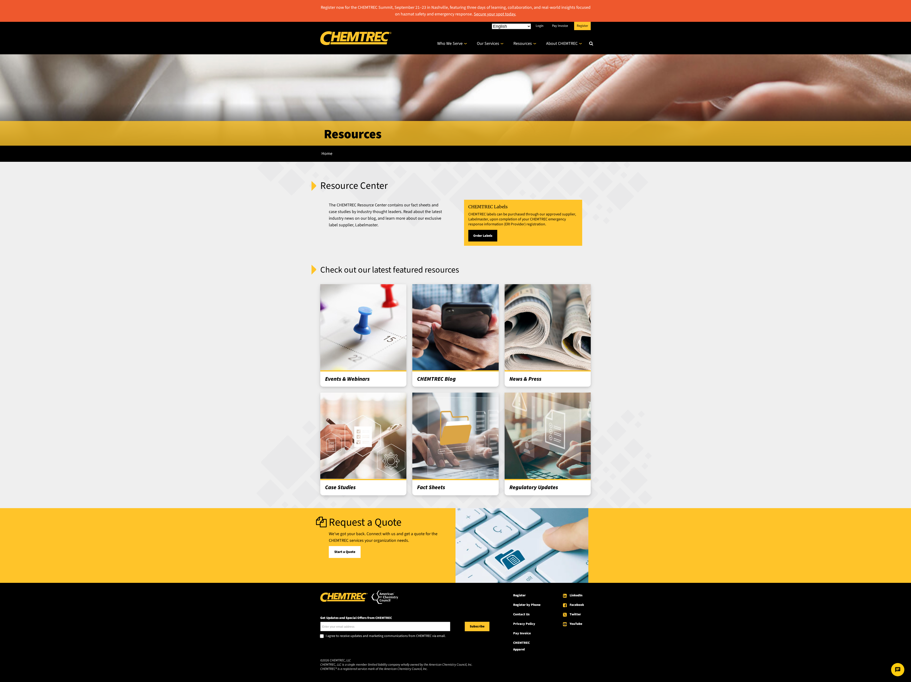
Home (326, 154)
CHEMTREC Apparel (521, 646)
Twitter (575, 614)
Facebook (577, 605)
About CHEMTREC (562, 43)
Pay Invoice (560, 25)
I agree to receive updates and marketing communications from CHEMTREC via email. (386, 636)
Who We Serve (450, 43)
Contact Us (521, 614)
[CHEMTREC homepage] (355, 44)
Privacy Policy (524, 624)
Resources (522, 43)
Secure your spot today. (495, 14)
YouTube (576, 624)
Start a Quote (344, 551)
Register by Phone (526, 605)
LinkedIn (576, 595)
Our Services (488, 43)
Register (582, 25)
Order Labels (482, 235)
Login (540, 25)
